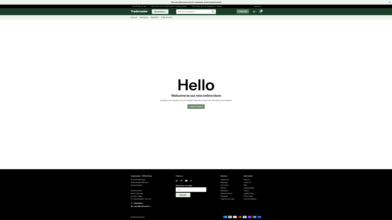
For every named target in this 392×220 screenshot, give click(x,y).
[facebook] (190, 181)
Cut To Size (224, 185)
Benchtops (224, 182)
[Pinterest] (181, 181)
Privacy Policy (248, 196)
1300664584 (138, 203)
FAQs (245, 185)
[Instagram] (177, 181)
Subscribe (183, 195)
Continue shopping (196, 106)
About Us (247, 179)
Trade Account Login (227, 199)
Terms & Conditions (250, 199)
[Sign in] (255, 11)
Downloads (224, 196)
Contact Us (257, 6)
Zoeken (213, 11)
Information (248, 176)
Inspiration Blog (249, 188)
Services (224, 176)
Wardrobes (224, 190)
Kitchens (223, 188)
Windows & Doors (226, 193)
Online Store (225, 179)
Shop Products (159, 12)
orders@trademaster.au (142, 206)
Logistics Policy (249, 193)
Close (390, 2)
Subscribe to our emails (184, 185)
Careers (246, 190)
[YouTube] (186, 181)
